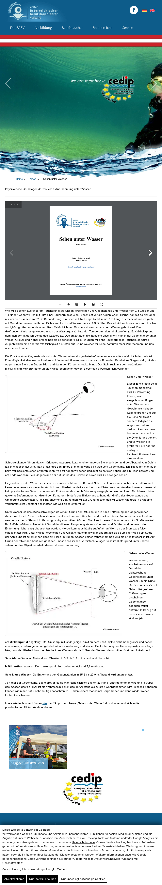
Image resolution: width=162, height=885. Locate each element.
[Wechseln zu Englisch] (151, 10)
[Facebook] (134, 10)
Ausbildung (43, 28)
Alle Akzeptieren (14, 878)
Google (50, 869)
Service (127, 28)
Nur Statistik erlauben (42, 878)
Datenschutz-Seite (83, 842)
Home (19, 178)
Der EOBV (17, 28)
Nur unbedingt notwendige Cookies (83, 878)
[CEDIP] (81, 791)
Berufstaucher (72, 28)
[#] (110, 293)
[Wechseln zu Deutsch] (144, 10)
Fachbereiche (102, 28)
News (33, 178)
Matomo (62, 869)
